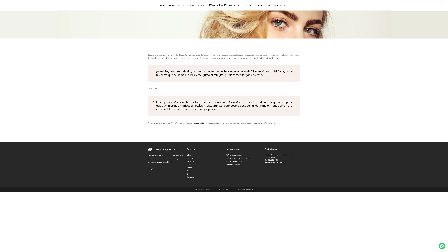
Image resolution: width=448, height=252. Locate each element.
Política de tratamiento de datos (238, 158)
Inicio (189, 155)
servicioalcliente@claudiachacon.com (279, 155)
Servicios (190, 161)
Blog (189, 174)
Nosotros (190, 158)
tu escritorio (198, 123)
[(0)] (440, 5)
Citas (189, 164)
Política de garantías (234, 161)
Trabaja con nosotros (234, 164)
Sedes (189, 168)
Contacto (190, 177)
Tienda (189, 171)
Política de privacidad (234, 155)
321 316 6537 (273, 160)
